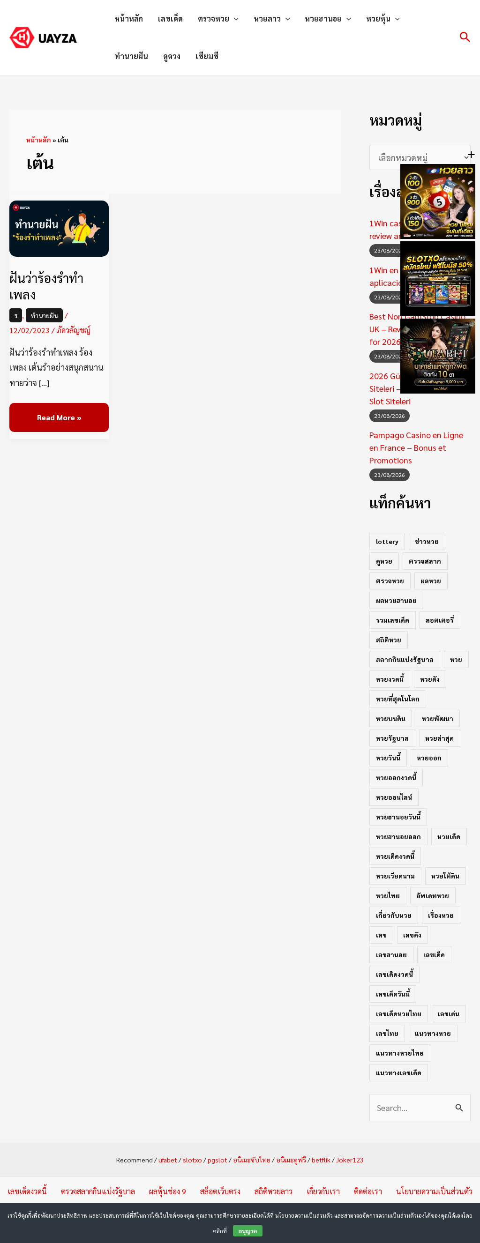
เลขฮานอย (391, 954)
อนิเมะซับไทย (251, 1159)
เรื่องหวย (441, 915)
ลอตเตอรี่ (440, 620)
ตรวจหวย (213, 18)
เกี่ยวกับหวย (394, 915)
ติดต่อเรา (368, 1191)
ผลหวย (430, 580)
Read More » (59, 412)
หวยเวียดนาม (395, 875)
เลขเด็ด (170, 18)
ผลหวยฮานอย (396, 600)
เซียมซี (206, 56)
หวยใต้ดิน (445, 875)
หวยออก (429, 757)
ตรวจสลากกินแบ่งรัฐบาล (98, 1191)
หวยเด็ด (448, 836)
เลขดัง (412, 934)
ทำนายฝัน (131, 56)
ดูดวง (171, 56)
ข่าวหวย (427, 541)
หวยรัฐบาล (392, 738)
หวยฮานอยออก (398, 836)
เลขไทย (387, 1033)
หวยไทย (388, 895)
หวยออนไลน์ (394, 797)
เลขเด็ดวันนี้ (393, 994)
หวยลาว (267, 18)
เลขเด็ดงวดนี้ (394, 974)
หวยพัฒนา (437, 718)
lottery (387, 541)
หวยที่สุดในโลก (398, 698)
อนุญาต (248, 1231)
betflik (321, 1159)
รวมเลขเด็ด (392, 620)
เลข (381, 934)
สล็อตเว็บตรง (220, 1191)
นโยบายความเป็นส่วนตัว (434, 1191)
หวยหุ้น (378, 18)
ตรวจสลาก (425, 561)
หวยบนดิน (390, 718)
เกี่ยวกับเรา (323, 1191)
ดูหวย (384, 561)
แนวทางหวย (433, 1033)
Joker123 (350, 1159)
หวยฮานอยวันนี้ (398, 816)
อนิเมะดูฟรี (291, 1159)
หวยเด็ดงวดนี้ (395, 856)
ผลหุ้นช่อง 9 (167, 1191)
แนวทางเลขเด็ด (398, 1072)
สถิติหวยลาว (273, 1191)
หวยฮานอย (323, 18)
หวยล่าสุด (439, 738)
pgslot (217, 1159)
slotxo (192, 1159)
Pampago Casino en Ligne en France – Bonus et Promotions (416, 447)
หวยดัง (430, 679)
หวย (456, 659)
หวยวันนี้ (388, 757)
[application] (234, 18)
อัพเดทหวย (432, 895)
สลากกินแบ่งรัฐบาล (405, 659)
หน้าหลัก (128, 18)
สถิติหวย (388, 639)
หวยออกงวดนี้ (396, 777)
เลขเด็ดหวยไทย (398, 1013)
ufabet (167, 1159)
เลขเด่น (448, 1013)
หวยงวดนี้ (390, 679)
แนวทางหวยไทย (400, 1053)
